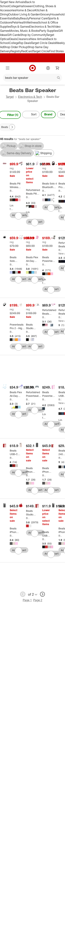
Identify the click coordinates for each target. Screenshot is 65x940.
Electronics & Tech (41, 26)
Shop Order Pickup (15, 47)
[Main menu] (8, 68)
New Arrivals (38, 39)
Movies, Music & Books (24, 30)
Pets (15, 22)
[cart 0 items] (57, 68)
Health (22, 22)
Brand (48, 114)
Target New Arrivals (12, 2)
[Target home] (32, 68)
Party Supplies (48, 30)
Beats (11, 190)
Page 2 (37, 600)
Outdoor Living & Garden (24, 14)
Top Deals (25, 43)
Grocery (45, 14)
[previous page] (23, 594)
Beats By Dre (28, 197)
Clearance (23, 39)
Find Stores (56, 51)
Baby (16, 18)
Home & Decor (25, 10)
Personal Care (38, 18)
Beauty (24, 18)
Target (10, 97)
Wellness (32, 22)
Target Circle (41, 51)
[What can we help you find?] (32, 78)
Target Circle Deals (43, 43)
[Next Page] (12, 127)
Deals (13, 39)
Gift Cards (13, 35)
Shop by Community (33, 35)
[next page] (42, 594)
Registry (15, 51)
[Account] (48, 68)
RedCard (27, 51)
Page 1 (27, 600)
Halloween (26, 6)
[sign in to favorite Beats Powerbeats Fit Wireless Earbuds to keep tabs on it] (51, 289)
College (14, 6)
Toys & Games (20, 26)
